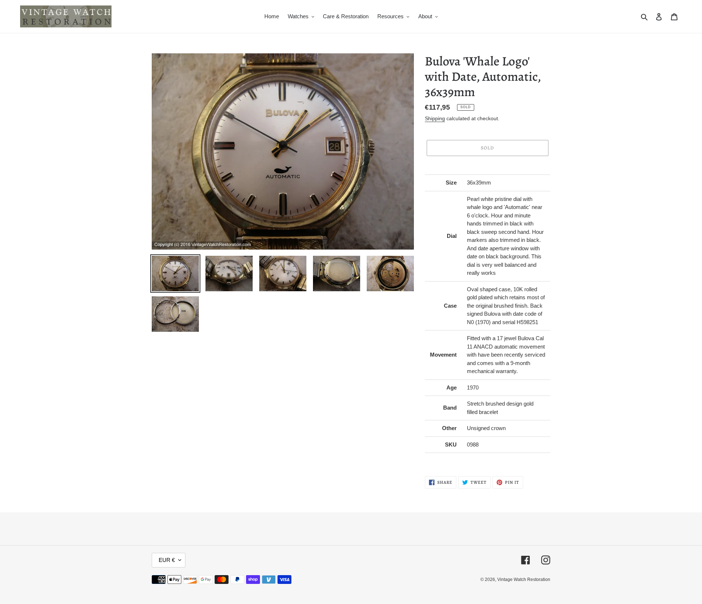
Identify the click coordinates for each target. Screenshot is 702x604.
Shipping (435, 118)
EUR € (167, 560)
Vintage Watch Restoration (523, 579)
